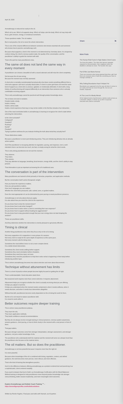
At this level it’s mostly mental (90, 95)
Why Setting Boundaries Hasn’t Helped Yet (94, 83)
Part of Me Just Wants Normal (90, 72)
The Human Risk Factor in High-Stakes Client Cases (98, 60)
